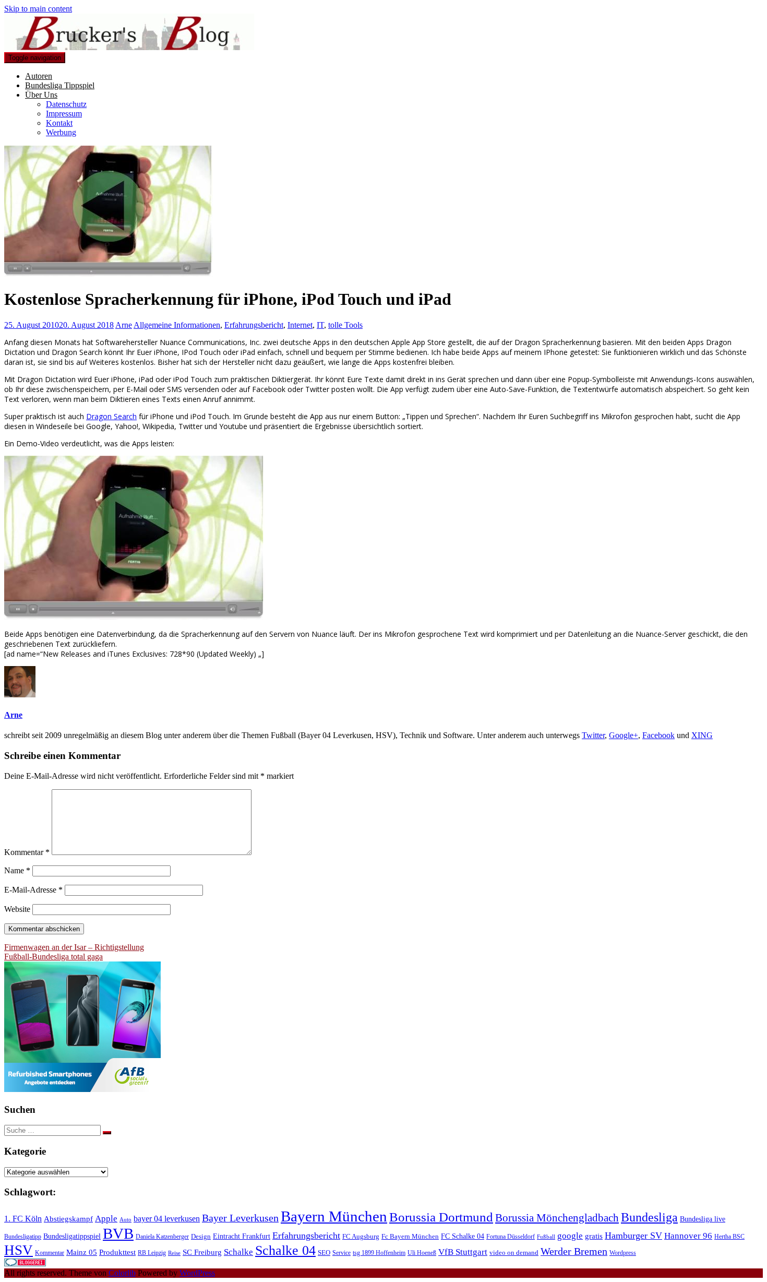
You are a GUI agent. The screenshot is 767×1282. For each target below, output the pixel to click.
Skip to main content (38, 8)
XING (702, 735)
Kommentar (27, 852)
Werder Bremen (574, 1251)
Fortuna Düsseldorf (510, 1236)
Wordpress (622, 1252)
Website (17, 909)
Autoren (38, 76)
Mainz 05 (81, 1252)
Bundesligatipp (22, 1236)
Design (201, 1236)
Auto (125, 1219)
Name (17, 870)
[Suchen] (107, 1132)
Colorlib (122, 1272)
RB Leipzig (152, 1252)
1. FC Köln (23, 1218)
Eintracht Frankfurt (241, 1236)
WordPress (197, 1272)
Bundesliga (649, 1217)
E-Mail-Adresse (33, 889)
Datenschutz (66, 104)
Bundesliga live (702, 1219)
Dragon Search (111, 416)
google (570, 1236)
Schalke (238, 1252)
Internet (300, 324)
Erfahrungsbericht (253, 324)
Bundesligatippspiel (72, 1236)
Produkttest (117, 1252)
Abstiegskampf (68, 1219)
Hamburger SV (633, 1235)
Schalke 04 (285, 1250)
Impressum (64, 113)
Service (341, 1252)
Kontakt (59, 122)
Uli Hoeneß (422, 1252)
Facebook (658, 735)
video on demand (513, 1252)
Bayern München (334, 1216)
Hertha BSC (729, 1236)
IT (320, 324)
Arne (123, 324)
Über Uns (41, 94)
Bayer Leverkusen (240, 1218)
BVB (118, 1233)
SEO (324, 1252)
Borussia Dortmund (441, 1217)
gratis (594, 1236)
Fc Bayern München (410, 1236)
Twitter (593, 735)
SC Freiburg (202, 1252)
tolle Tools (345, 324)
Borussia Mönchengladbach (557, 1218)
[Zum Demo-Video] (134, 617)
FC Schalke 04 (462, 1236)
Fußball (546, 1237)
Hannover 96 (688, 1236)
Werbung (61, 132)
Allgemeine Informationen (177, 324)
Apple (106, 1219)
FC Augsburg (360, 1236)
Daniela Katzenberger (162, 1236)
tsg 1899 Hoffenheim (379, 1252)
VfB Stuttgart (462, 1252)
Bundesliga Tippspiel (59, 85)
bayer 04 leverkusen (167, 1218)
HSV (18, 1250)
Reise (174, 1253)
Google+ (623, 735)
